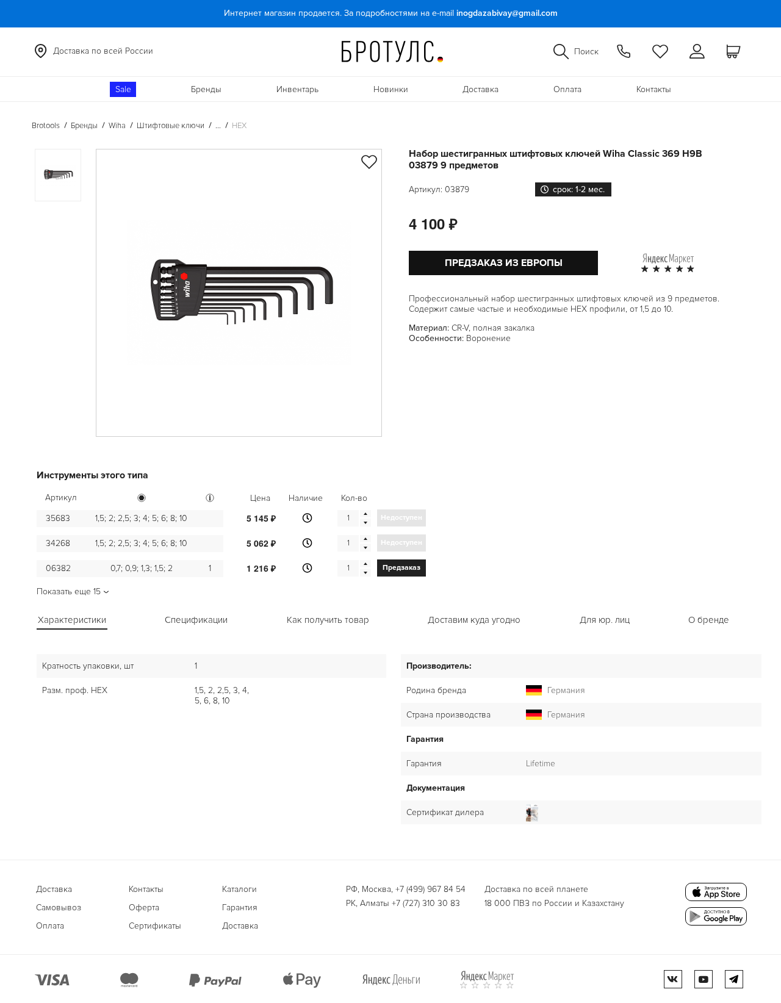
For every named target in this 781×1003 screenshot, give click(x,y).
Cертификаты (155, 926)
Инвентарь (297, 89)
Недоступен (401, 517)
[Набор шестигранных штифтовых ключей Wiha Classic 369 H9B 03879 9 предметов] (238, 292)
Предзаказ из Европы (504, 263)
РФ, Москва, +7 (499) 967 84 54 (406, 889)
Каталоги (239, 889)
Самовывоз (58, 907)
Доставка (480, 89)
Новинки (390, 89)
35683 (58, 518)
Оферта (144, 907)
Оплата (567, 89)
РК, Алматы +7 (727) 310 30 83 (403, 903)
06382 (58, 568)
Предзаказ (401, 567)
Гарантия (239, 907)
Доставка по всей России (103, 51)
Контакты (653, 89)
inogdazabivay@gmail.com (507, 13)
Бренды (206, 89)
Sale (123, 89)
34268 (58, 543)
